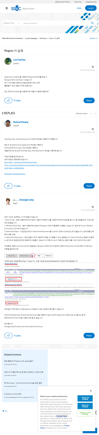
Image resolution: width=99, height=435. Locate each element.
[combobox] (59, 23)
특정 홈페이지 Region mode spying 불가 (18, 361)
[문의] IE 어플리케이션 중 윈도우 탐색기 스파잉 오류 (23, 372)
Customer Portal (63, 2)
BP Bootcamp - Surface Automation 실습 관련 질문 (23, 383)
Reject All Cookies (85, 406)
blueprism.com (91, 2)
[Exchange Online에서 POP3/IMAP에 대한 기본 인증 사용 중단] (91, 113)
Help (79, 8)
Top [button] (6, 411)
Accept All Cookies (85, 398)
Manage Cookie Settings (85, 413)
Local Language (31, 38)
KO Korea (43, 38)
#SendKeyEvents (19, 174)
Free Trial (77, 2)
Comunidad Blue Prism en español (17, 397)
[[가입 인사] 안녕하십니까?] (95, 113)
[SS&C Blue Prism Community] (23, 8)
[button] (8, 100)
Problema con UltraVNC (13, 394)
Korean (8, 364)
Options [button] (93, 38)
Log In (91, 8)
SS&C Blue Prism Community (12, 38)
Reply (89, 100)
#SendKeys (8, 174)
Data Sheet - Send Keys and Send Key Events (20, 162)
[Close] (90, 390)
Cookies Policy (61, 416)
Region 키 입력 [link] (54, 38)
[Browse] (8, 8)
